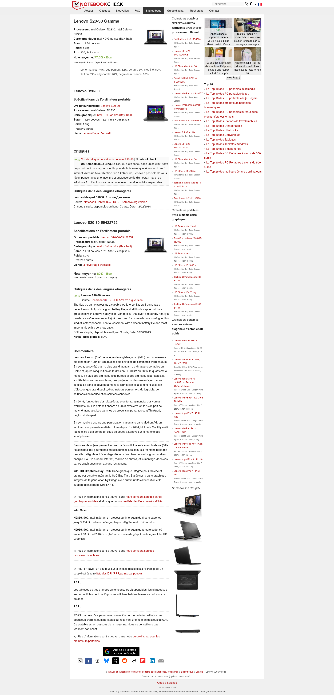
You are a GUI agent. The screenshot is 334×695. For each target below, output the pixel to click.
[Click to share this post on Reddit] (124, 660)
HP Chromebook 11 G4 (185, 66)
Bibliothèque (153, 11)
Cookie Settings (167, 683)
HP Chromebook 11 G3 (185, 159)
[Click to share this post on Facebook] (88, 661)
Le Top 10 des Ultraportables (224, 126)
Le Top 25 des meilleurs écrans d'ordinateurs (234, 171)
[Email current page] (161, 661)
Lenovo (199, 671)
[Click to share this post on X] (115, 660)
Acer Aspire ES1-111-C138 (187, 198)
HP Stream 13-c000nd (185, 226)
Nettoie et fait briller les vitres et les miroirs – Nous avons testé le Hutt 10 (247, 68)
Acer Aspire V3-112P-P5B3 (187, 120)
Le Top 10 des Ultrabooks (222, 130)
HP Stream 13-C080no (185, 265)
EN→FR (113, 300)
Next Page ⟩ (233, 77)
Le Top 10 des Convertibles (223, 135)
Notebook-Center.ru (96, 202)
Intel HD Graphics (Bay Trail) (114, 115)
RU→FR (117, 202)
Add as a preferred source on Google (124, 651)
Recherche (197, 11)
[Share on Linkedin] (152, 660)
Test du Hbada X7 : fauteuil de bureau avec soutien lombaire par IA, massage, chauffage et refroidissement (247, 39)
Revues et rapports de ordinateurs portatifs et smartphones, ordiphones (143, 671)
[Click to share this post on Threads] (97, 661)
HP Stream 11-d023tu (185, 171)
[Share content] (80, 660)
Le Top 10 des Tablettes (221, 139)
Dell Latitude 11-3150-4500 (187, 39)
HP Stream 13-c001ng (185, 292)
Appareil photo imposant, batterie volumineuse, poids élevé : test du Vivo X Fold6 (218, 39)
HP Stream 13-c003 (183, 253)
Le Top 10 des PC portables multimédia (230, 89)
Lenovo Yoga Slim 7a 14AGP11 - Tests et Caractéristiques (184, 382)
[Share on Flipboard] (143, 660)
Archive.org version (135, 202)
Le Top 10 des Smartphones (223, 149)
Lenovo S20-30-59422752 (117, 237)
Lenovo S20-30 (110, 106)
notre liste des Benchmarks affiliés (141, 501)
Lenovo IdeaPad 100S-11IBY (188, 93)
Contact (214, 11)
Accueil (89, 11)
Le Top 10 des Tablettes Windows (227, 144)
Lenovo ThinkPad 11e (184, 132)
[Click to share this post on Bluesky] (106, 661)
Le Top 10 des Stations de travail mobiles (231, 121)
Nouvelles (122, 11)
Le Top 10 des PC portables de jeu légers (231, 98)
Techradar (97, 300)
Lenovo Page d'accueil (96, 133)
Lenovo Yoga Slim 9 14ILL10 (188, 459)
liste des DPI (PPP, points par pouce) (119, 573)
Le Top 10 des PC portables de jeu (227, 93)
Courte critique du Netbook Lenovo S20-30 (107, 159)
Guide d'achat (175, 11)
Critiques (104, 11)
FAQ (137, 11)
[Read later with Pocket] (133, 660)
